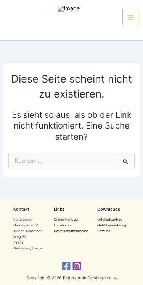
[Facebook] (66, 266)
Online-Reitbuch (66, 219)
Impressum (63, 225)
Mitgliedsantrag (109, 219)
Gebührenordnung (111, 225)
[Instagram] (77, 266)
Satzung (104, 231)
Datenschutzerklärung (71, 231)
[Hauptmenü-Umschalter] (130, 17)
